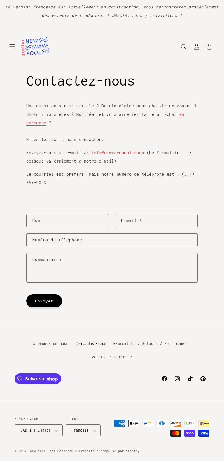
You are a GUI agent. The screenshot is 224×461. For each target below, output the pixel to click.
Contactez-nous (91, 343)
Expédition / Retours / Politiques (150, 343)
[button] (12, 46)
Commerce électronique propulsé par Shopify (98, 451)
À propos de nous (51, 343)
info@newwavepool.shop (118, 152)
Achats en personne (112, 357)
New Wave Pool (43, 451)
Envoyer (44, 301)
